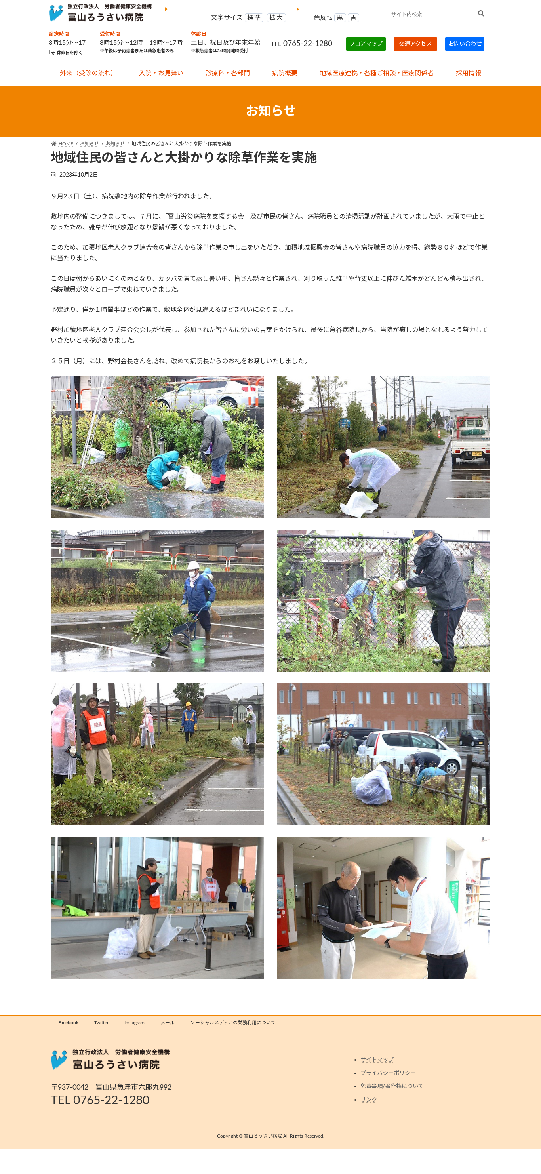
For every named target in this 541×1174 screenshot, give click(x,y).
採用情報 (468, 73)
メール (167, 1022)
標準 (254, 18)
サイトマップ (377, 1060)
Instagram (134, 1022)
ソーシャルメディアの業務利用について (233, 1022)
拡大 (276, 18)
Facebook (68, 1022)
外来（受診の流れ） (88, 73)
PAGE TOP (520, 1131)
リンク (368, 1100)
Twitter (101, 1022)
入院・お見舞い (161, 73)
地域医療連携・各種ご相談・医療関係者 (377, 73)
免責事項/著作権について (392, 1087)
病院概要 (284, 73)
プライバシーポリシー (388, 1073)
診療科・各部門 (228, 73)
